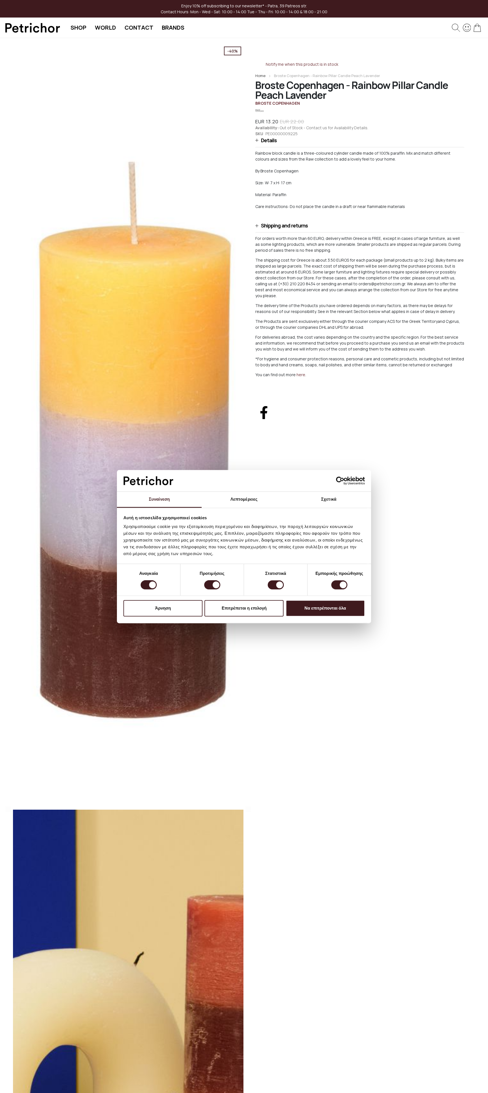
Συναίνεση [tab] (159, 499)
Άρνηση (163, 608)
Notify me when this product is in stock (302, 64)
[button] (359, 140)
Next (248, 809)
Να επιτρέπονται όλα (325, 608)
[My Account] (467, 27)
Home (260, 75)
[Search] (456, 28)
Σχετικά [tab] (328, 499)
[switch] (212, 585)
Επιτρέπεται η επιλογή (244, 608)
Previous (8, 809)
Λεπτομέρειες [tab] (244, 499)
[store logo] (32, 28)
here (301, 374)
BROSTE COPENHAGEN (277, 103)
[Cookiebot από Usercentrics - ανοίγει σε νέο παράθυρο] (340, 480)
